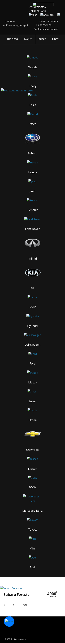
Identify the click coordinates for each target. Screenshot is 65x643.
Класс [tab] (42, 38)
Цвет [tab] (55, 38)
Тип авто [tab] (12, 38)
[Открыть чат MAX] (9, 621)
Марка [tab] (28, 39)
